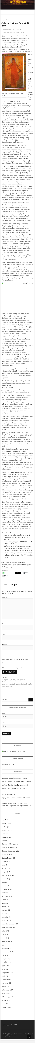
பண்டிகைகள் (5, 948)
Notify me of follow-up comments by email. (15, 660)
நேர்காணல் (5, 945)
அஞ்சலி (4, 820)
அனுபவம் (4, 823)
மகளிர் (4, 976)
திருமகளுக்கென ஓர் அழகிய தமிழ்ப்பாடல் (14, 778)
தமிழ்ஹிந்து (5, 1034)
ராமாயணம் (5, 983)
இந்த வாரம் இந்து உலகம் (9, 844)
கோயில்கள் (5, 893)
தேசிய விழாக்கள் (7, 927)
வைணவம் (5, 1007)
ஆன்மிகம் (5, 837)
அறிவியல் (5, 834)
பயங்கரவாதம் (6, 952)
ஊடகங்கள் (5, 868)
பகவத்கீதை (6, 32)
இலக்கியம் (5, 854)
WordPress (28, 1034)
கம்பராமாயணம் (6, 875)
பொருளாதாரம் (6, 972)
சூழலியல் (4, 910)
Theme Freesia (20, 1034)
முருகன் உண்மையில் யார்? (9, 794)
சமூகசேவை (5, 896)
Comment (5, 597)
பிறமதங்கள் (5, 959)
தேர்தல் (4, 931)
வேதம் (3, 1004)
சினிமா (4, 903)
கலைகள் (4, 879)
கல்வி (10, 32)
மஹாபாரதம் (5, 979)
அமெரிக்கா (21, 32)
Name (4, 624)
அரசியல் (4, 827)
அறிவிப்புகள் (5, 830)
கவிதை (4, 886)
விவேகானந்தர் (6, 997)
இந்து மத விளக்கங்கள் (8, 851)
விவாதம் (4, 993)
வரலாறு (4, 986)
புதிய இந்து (5, 962)
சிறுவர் (4, 906)
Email (4, 634)
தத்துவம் (4, 917)
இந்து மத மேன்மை (6, 19)
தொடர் (4, 934)
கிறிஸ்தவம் (15, 32)
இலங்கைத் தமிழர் (7, 858)
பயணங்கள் (5, 955)
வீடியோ (4, 1000)
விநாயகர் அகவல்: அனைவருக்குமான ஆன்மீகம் (16, 781)
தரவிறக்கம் (5, 920)
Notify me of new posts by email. (12, 668)
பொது (3, 969)
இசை (3, 841)
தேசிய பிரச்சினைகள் (8, 924)
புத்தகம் (4, 966)
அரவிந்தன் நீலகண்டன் (8, 29)
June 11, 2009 (20, 29)
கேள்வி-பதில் (5, 889)
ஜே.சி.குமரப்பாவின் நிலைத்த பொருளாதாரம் (15, 785)
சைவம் (4, 913)
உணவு (3, 865)
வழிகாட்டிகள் (6, 990)
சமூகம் (4, 899)
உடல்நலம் (4, 861)
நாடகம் (4, 938)
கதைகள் (4, 872)
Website (4, 644)
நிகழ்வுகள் (5, 941)
